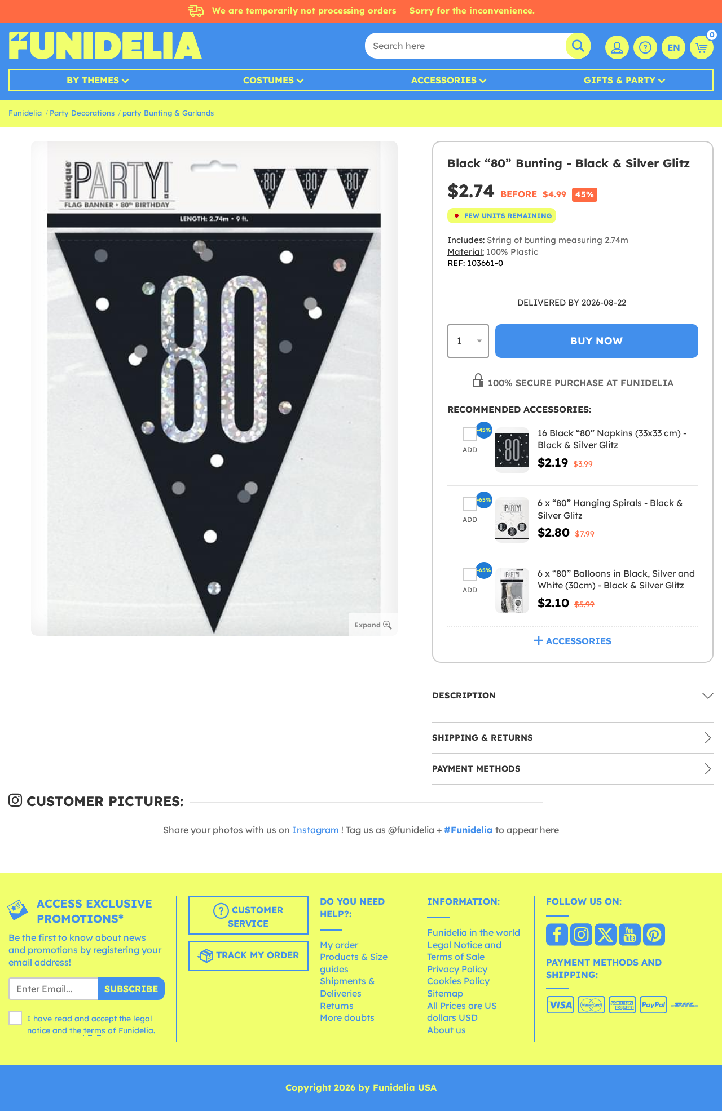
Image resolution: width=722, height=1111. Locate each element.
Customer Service (255, 917)
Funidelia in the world (473, 932)
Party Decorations (82, 112)
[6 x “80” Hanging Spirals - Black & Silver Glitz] (512, 520)
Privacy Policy (457, 969)
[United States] (557, 935)
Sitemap (445, 993)
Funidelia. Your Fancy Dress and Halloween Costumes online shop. (105, 45)
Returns (337, 1005)
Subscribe (131, 988)
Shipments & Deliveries (347, 987)
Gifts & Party (619, 80)
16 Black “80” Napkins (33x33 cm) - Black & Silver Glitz (612, 439)
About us (446, 1029)
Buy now (596, 340)
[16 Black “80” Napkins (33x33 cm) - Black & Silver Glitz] (512, 450)
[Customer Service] (645, 47)
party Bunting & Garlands (168, 112)
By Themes (93, 80)
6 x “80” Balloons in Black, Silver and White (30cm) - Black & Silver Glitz (616, 579)
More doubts (347, 1017)
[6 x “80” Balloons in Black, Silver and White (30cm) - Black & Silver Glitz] (512, 590)
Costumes (268, 80)
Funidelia (25, 112)
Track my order (256, 955)
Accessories (444, 80)
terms (94, 1030)
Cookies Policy (458, 980)
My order (339, 944)
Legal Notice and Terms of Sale (464, 951)
